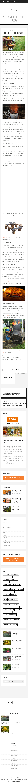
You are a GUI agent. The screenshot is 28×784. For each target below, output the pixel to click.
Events (5, 522)
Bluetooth (6, 579)
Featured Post (7, 527)
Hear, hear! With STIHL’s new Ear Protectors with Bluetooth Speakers (17, 500)
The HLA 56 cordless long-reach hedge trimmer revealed (16, 508)
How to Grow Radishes (16, 648)
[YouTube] (4, 1)
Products (5, 537)
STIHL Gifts (16, 619)
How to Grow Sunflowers (17, 640)
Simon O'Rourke (7, 617)
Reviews (5, 540)
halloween (20, 589)
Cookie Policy (4, 779)
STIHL (11, 619)
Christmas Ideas (7, 584)
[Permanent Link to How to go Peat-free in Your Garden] (7, 661)
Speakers (6, 619)
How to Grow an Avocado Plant (16, 665)
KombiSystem (7, 594)
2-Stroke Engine (14, 574)
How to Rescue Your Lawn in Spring (16, 632)
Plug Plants (18, 609)
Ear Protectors (16, 584)
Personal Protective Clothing (11, 604)
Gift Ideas (13, 589)
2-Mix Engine (6, 574)
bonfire (12, 579)
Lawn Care (13, 594)
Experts (5, 525)
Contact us (20, 779)
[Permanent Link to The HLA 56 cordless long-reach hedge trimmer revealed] (7, 511)
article (7, 281)
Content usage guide (15, 781)
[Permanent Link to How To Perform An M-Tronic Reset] (7, 495)
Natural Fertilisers (13, 599)
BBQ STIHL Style (13, 33)
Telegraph (6, 315)
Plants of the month (9, 609)
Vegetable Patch (7, 624)
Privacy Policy (12, 779)
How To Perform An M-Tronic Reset (16, 491)
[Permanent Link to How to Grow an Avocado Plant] (7, 669)
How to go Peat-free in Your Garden (16, 657)
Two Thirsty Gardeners (9, 622)
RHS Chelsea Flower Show (10, 614)
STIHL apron (17, 75)
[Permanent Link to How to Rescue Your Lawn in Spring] (7, 636)
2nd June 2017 (13, 30)
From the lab (7, 589)
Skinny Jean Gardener (18, 617)
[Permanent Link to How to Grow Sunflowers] (7, 644)
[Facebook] (2, 1)
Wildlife (15, 624)
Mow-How (5, 532)
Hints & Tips (6, 530)
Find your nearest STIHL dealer (13, 478)
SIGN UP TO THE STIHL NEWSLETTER (13, 559)
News (4, 535)
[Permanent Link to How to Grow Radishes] (7, 652)
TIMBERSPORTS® (7, 542)
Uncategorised (7, 545)
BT (16, 579)
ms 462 (5, 599)
